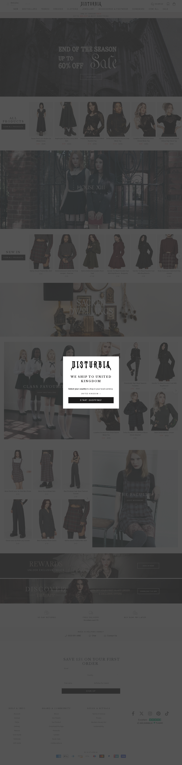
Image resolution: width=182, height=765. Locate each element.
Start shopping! (91, 400)
